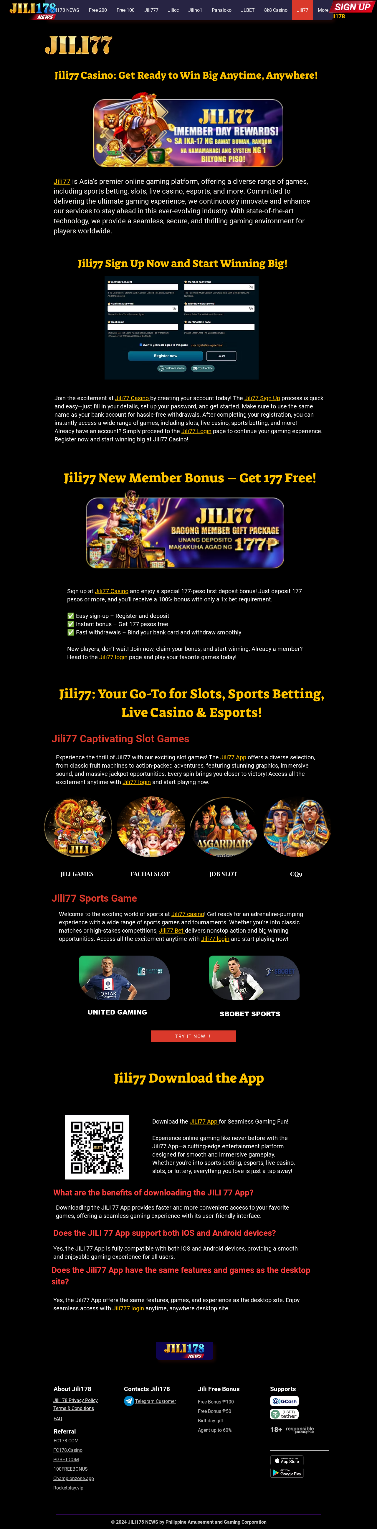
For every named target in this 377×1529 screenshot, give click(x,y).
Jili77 (62, 181)
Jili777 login (128, 1308)
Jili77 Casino (111, 591)
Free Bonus (209, 1411)
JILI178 (136, 1522)
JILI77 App (204, 1121)
